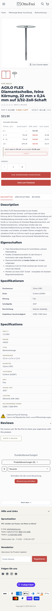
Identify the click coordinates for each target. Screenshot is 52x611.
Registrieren (39, 559)
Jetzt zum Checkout (26, 182)
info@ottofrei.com (14, 529)
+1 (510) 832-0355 (15, 534)
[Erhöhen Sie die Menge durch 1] (22, 167)
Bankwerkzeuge (41, 12)
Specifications (22, 197)
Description (7, 197)
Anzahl (4, 161)
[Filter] (4, 469)
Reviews (36, 197)
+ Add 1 (26, 154)
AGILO (9, 83)
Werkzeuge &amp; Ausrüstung (20, 12)
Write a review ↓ (11, 438)
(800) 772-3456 (24, 532)
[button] (6, 75)
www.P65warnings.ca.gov (41, 417)
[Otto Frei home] (26, 4)
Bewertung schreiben (26, 481)
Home (3, 12)
